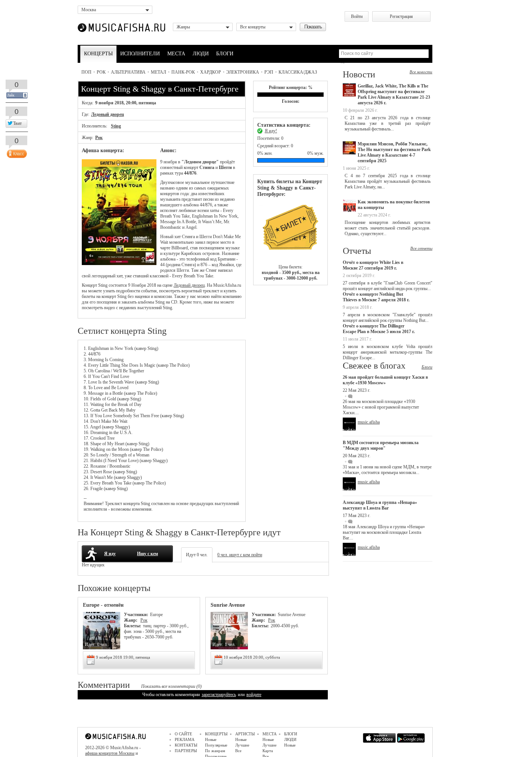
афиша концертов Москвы (109, 753)
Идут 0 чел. (197, 554)
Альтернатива (128, 72)
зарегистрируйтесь (219, 694)
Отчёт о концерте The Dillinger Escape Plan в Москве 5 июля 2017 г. (379, 328)
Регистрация (401, 16)
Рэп (268, 72)
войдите (253, 694)
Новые (211, 739)
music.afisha (369, 422)
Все (238, 750)
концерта (131, 503)
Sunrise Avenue (228, 605)
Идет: (90, 644)
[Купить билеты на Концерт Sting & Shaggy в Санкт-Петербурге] (290, 230)
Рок (101, 72)
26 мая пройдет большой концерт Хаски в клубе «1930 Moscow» (385, 380)
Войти (357, 16)
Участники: (136, 614)
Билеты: (132, 625)
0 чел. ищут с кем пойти (239, 554)
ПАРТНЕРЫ (186, 750)
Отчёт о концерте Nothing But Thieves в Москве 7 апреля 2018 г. (376, 297)
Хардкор (210, 72)
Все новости (421, 72)
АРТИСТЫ (245, 734)
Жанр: (131, 620)
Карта (267, 750)
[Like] (16, 152)
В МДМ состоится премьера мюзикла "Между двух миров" (381, 445)
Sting (116, 126)
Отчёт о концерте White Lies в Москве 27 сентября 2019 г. (373, 265)
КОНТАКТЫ (186, 745)
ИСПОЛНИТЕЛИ (140, 53)
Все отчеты (421, 248)
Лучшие (242, 745)
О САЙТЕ (183, 734)
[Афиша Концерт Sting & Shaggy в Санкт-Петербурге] (119, 263)
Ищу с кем (147, 553)
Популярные (216, 745)
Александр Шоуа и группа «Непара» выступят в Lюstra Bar (380, 505)
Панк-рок (183, 72)
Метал (158, 72)
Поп (86, 72)
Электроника (242, 72)
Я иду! (271, 130)
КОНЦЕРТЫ (98, 53)
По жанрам (215, 750)
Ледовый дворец (107, 114)
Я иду (110, 553)
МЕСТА (176, 53)
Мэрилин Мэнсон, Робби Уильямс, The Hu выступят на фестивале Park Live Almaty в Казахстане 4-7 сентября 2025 (394, 152)
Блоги (427, 367)
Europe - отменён (103, 605)
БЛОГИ (224, 53)
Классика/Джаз (298, 72)
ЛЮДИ (201, 53)
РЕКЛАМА (185, 739)
